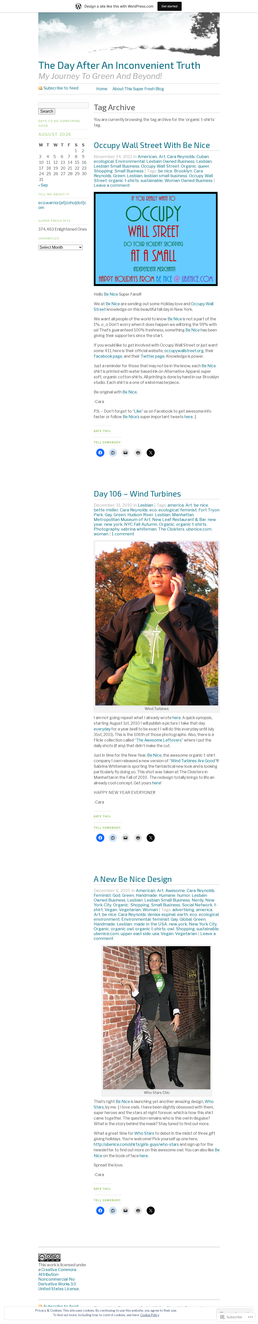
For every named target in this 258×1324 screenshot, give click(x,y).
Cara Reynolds (181, 156)
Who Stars (144, 1133)
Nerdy (198, 900)
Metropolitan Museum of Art (122, 519)
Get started (170, 6)
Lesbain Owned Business (170, 161)
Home (101, 88)
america (176, 505)
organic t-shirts (124, 180)
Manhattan (183, 514)
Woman (150, 909)
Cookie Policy (149, 1315)
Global (186, 919)
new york (113, 524)
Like (138, 411)
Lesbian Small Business (116, 166)
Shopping (103, 170)
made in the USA (150, 924)
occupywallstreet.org (184, 350)
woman (101, 533)
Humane (167, 895)
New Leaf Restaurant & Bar (179, 519)
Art (162, 156)
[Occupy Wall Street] (156, 284)
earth (182, 914)
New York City (203, 924)
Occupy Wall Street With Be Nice (152, 144)
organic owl (122, 928)
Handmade (146, 895)
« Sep (43, 185)
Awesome (175, 890)
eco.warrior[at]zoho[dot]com (62, 205)
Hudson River (140, 514)
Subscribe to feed (60, 87)
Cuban (203, 156)
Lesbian (204, 161)
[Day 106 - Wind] (156, 704)
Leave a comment (112, 185)
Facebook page (108, 356)
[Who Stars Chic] (156, 1088)
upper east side (136, 933)
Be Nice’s (131, 416)
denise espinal (161, 914)
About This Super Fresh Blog (138, 88)
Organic (188, 166)
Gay (108, 514)
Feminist (102, 895)
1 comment (123, 533)
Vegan (111, 909)
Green (119, 175)
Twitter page (153, 356)
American (147, 156)
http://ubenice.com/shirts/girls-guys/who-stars (136, 1144)
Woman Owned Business (189, 180)
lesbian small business (165, 175)
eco (153, 509)
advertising (183, 909)
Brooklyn (183, 170)
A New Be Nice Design (133, 878)
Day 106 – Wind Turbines (137, 493)
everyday (102, 729)
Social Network (197, 904)
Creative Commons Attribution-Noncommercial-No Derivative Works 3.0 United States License (58, 1279)
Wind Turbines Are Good (193, 760)
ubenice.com (198, 529)
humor (183, 895)
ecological (104, 161)
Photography (106, 529)
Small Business (129, 170)
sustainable (152, 180)
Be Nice (111, 294)
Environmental (130, 161)
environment (107, 919)
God (116, 895)
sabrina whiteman (138, 529)
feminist (188, 509)
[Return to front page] (129, 56)
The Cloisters (171, 529)
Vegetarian (130, 909)
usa (155, 933)
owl (170, 928)
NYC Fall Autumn (140, 524)
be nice (165, 170)
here (188, 416)
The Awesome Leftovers (159, 740)
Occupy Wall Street (160, 166)
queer (203, 166)
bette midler (106, 509)
